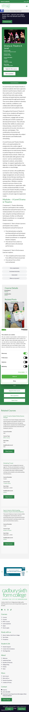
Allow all (14, 376)
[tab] (14, 82)
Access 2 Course (7, 530)
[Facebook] (2, 609)
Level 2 (5, 539)
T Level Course (6, 483)
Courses (8, 10)
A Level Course (7, 55)
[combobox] (12, 1)
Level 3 (6, 295)
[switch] (25, 358)
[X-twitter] (5, 609)
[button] (2, 10)
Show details (21, 372)
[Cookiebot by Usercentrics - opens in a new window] (21, 330)
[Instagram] (8, 609)
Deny (14, 381)
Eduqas (6, 291)
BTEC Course (6, 437)
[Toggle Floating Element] (9, 708)
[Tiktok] (11, 609)
